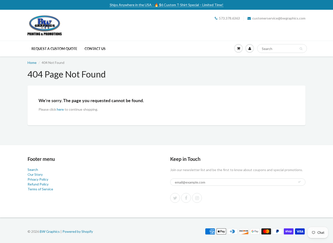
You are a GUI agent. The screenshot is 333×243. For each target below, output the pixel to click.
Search (33, 169)
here (60, 109)
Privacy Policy (38, 179)
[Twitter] (175, 198)
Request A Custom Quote (54, 49)
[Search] (301, 49)
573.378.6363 (229, 18)
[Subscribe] (299, 182)
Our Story (35, 174)
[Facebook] (186, 198)
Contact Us (95, 49)
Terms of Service (40, 189)
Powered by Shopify (77, 231)
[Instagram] (197, 198)
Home (32, 62)
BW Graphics (50, 231)
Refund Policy (38, 184)
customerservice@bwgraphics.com (278, 18)
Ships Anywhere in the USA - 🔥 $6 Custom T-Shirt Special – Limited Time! (166, 5)
